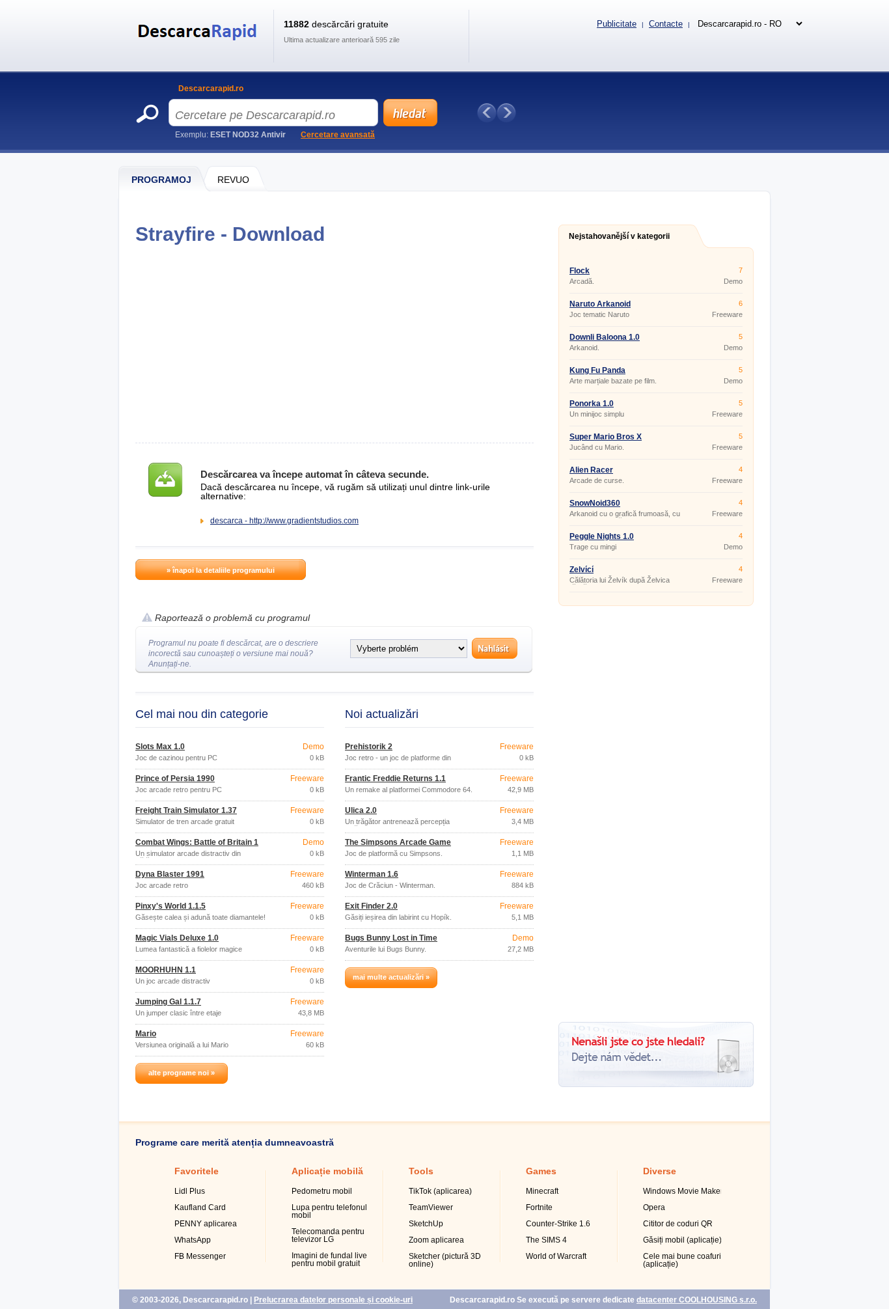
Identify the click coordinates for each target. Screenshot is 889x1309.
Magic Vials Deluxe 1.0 (177, 938)
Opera (654, 1207)
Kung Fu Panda (597, 370)
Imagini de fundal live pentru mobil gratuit (329, 1259)
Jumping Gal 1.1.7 (168, 1001)
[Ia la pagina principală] (199, 48)
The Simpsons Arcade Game (398, 842)
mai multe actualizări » (391, 977)
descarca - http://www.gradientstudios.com (284, 520)
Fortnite (539, 1207)
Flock (579, 270)
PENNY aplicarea (205, 1223)
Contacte (666, 24)
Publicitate (616, 24)
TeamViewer (431, 1207)
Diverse (659, 1171)
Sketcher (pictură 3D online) (445, 1260)
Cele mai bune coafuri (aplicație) (682, 1260)
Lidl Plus (189, 1191)
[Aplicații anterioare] (487, 112)
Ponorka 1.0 (591, 403)
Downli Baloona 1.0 (604, 337)
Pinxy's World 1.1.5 (170, 906)
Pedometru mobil (322, 1191)
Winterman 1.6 (371, 874)
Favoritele (196, 1171)
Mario (145, 1033)
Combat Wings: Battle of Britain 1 (196, 842)
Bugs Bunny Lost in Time (391, 938)
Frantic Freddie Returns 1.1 (395, 778)
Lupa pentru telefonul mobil (329, 1211)
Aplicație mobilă (327, 1171)
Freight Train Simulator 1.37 (186, 810)
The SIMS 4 (546, 1240)
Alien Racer (591, 470)
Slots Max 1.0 (160, 746)
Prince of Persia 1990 (175, 778)
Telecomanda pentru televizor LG (328, 1235)
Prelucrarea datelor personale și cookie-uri (333, 1299)
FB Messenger (200, 1256)
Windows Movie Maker (683, 1191)
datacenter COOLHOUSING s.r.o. (696, 1299)
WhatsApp (192, 1240)
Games (541, 1171)
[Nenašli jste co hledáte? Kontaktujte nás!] (656, 1084)
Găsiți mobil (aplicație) (682, 1240)
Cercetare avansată (338, 134)
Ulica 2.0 (361, 810)
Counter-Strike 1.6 (558, 1223)
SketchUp (426, 1223)
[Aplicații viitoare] (506, 112)
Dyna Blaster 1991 (169, 874)
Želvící (581, 569)
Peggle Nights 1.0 (601, 536)
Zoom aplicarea (436, 1240)
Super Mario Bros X (605, 436)
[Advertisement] (334, 344)
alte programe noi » (181, 1073)
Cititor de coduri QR (678, 1223)
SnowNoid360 (594, 503)
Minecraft (542, 1191)
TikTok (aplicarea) (440, 1191)
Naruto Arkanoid (600, 304)
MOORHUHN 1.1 (165, 969)
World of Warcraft (556, 1256)
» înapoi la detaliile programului (221, 570)
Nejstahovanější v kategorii (619, 236)
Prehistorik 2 (368, 746)
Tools (421, 1171)
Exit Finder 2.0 (371, 906)
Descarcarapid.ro (210, 88)
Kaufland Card (200, 1207)
